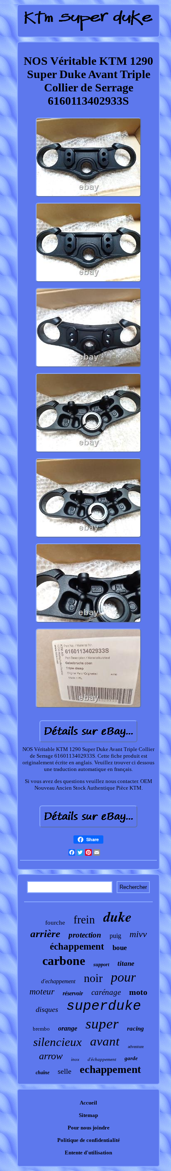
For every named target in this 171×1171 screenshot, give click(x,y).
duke (117, 916)
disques (47, 1009)
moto (138, 992)
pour (123, 977)
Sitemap (88, 1115)
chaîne (42, 1072)
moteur (41, 992)
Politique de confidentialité (88, 1140)
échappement (77, 946)
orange (67, 1028)
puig (115, 935)
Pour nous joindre (89, 1127)
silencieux (57, 1041)
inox (75, 1059)
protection (84, 934)
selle (64, 1071)
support (101, 964)
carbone (63, 960)
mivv (138, 934)
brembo (41, 1029)
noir (93, 978)
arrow (51, 1056)
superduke (103, 1006)
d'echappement (58, 981)
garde (131, 1058)
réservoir (73, 993)
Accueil (88, 1103)
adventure (136, 1046)
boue (119, 948)
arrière (45, 933)
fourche (55, 922)
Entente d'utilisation (88, 1152)
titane (125, 963)
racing (135, 1028)
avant (105, 1041)
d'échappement (102, 1059)
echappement (110, 1069)
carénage (106, 992)
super (102, 1024)
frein (84, 919)
